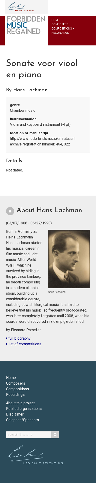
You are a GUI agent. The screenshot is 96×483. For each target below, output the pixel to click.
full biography (19, 338)
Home (55, 20)
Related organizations (24, 408)
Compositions (61, 28)
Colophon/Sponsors (22, 420)
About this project (20, 403)
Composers (59, 24)
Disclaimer (15, 414)
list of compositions (24, 344)
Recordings (60, 32)
